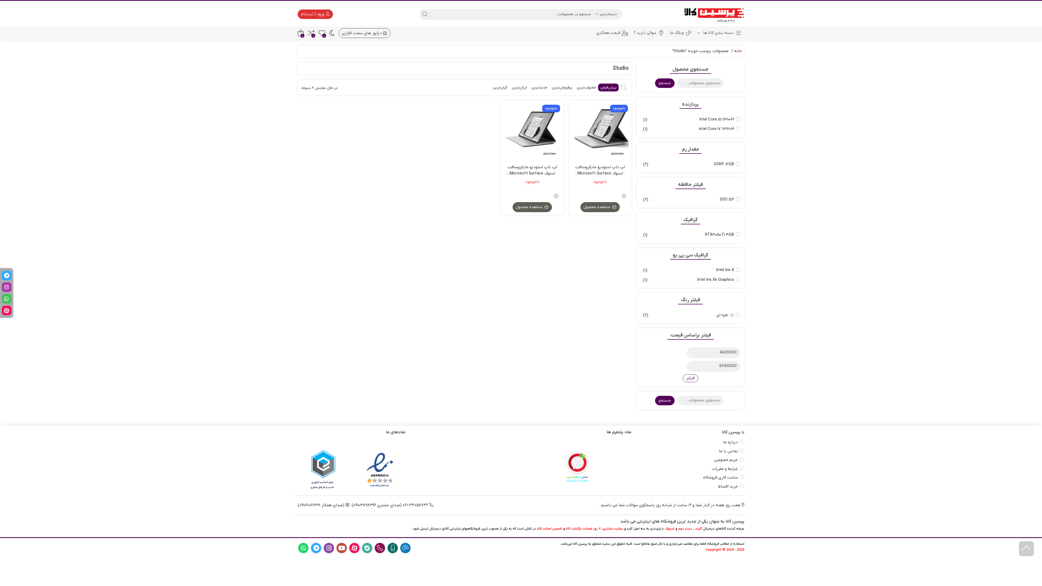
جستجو (665, 83)
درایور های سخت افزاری (362, 33)
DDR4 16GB (724, 164)
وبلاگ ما (677, 33)
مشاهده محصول (597, 207)
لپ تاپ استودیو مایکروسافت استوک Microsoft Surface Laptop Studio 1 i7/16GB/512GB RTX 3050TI (532, 170)
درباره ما (730, 442)
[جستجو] (425, 14)
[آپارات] (6, 310)
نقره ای (722, 315)
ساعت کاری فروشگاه (720, 477)
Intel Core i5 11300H (716, 119)
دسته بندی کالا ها (718, 33)
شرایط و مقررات (725, 469)
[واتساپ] (6, 299)
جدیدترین (539, 87)
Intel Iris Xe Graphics (715, 279)
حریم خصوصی (726, 460)
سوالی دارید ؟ (645, 33)
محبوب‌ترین (586, 87)
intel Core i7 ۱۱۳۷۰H (716, 129)
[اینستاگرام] (6, 287)
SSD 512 (727, 199)
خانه (738, 51)
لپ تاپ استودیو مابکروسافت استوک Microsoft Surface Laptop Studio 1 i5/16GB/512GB (600, 170)
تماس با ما (728, 451)
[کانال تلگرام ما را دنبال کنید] (6, 275)
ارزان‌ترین (519, 87)
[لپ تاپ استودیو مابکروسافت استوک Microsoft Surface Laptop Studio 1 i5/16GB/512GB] (600, 131)
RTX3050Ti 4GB (719, 234)
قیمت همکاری (608, 33)
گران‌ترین (500, 87)
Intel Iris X (725, 270)
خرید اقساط (728, 486)
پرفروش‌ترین (562, 87)
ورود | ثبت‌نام (313, 14)
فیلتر (690, 378)
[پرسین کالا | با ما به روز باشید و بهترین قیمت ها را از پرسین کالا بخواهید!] (712, 14)
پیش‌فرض (608, 87)
